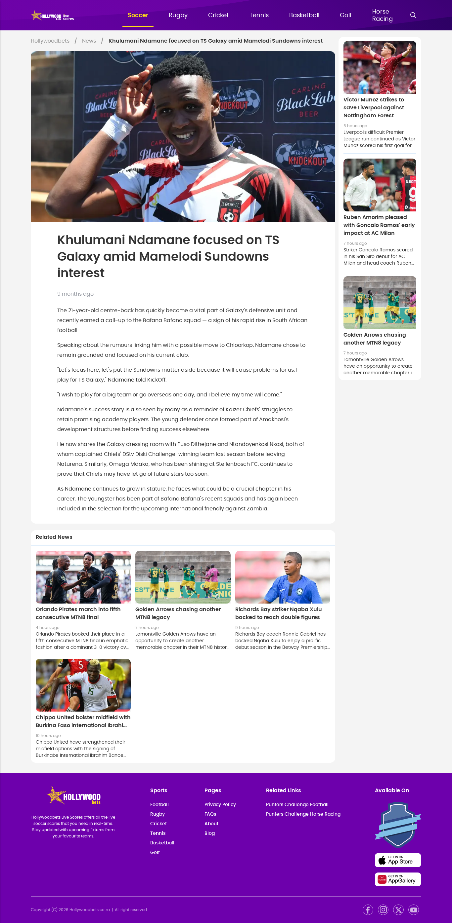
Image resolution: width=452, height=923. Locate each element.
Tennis (259, 15)
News (89, 41)
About (211, 824)
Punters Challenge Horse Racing (303, 814)
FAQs (210, 814)
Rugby (178, 15)
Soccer (138, 15)
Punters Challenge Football (297, 804)
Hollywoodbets (50, 41)
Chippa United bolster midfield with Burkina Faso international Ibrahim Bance (83, 725)
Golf (346, 15)
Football (159, 804)
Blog (209, 833)
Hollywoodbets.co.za (89, 910)
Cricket (218, 15)
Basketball (304, 15)
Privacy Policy (220, 804)
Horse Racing (382, 15)
